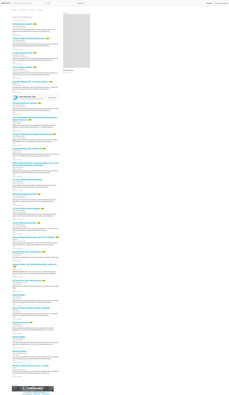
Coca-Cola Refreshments (20, 353)
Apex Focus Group (18, 167)
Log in (216, 3)
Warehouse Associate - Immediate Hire (27, 252)
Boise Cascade (17, 297)
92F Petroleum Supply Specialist (24, 194)
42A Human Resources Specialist (25, 103)
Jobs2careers (36, 392)
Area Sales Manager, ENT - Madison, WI (27, 148)
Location (14, 9)
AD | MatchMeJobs (18, 253)
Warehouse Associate (21, 322)
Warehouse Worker (19, 351)
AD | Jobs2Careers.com (20, 282)
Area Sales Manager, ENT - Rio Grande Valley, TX (31, 82)
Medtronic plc (17, 121)
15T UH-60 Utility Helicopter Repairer (26, 208)
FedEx (14, 268)
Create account (223, 3)
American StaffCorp (18, 339)
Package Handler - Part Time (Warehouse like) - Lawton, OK (35, 264)
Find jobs (209, 3)
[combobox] (59, 3)
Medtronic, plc (17, 150)
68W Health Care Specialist (23, 24)
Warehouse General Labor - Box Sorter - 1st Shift (31, 366)
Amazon (15, 239)
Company (32, 9)
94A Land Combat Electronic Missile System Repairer (32, 134)
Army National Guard (19, 26)
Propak (15, 367)
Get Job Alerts (52, 97)
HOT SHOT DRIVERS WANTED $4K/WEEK (27, 180)
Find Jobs (80, 3)
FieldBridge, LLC (17, 324)
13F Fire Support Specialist (23, 67)
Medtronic (16, 83)
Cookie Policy (37, 394)
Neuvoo (45, 392)
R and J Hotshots (18, 181)
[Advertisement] (76, 41)
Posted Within (23, 9)
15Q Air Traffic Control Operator (24, 223)
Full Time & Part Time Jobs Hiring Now (27, 280)
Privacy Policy (45, 394)
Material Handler (19, 295)
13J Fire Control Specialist (22, 53)
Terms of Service (27, 394)
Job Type (39, 9)
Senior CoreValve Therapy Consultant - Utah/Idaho (31, 308)
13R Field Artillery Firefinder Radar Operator (29, 38)
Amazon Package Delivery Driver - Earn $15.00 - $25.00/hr (34, 237)
